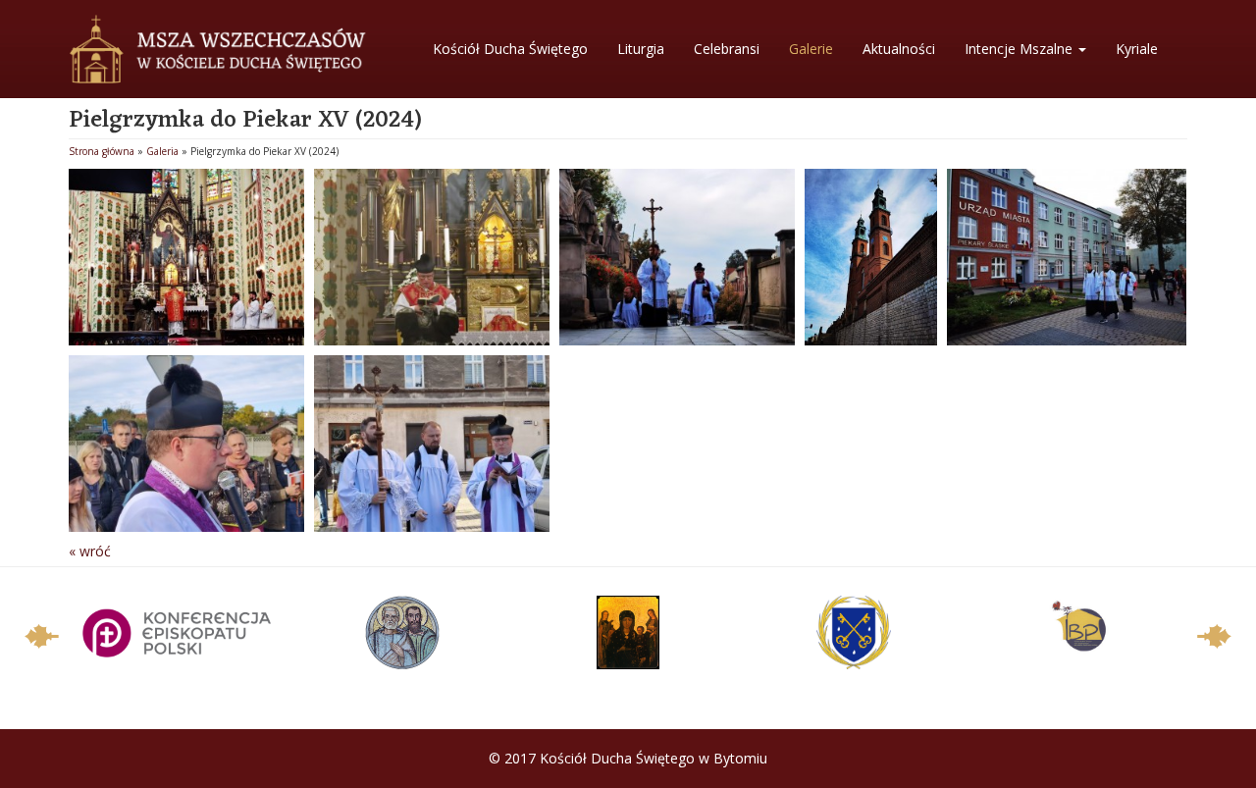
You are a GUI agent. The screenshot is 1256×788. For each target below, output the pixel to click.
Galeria (162, 151)
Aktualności (899, 48)
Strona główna (101, 151)
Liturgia (640, 48)
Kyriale (1137, 48)
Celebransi (726, 48)
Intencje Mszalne (1020, 48)
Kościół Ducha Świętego (510, 48)
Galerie (811, 48)
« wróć (90, 551)
